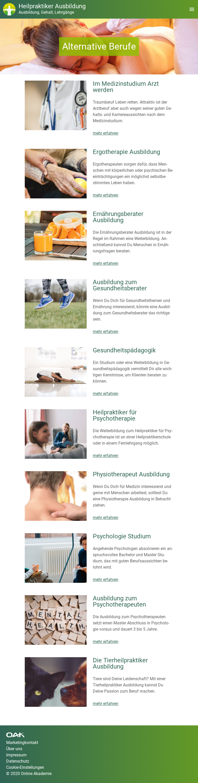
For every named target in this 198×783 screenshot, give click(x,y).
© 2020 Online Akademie (29, 773)
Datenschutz (17, 761)
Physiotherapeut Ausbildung (131, 474)
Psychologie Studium (122, 536)
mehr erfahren (105, 133)
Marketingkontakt (22, 742)
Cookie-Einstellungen (25, 767)
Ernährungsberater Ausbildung (118, 217)
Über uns (14, 748)
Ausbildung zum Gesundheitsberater (120, 285)
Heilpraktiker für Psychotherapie (115, 415)
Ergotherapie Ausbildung (126, 152)
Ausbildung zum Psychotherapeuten (119, 601)
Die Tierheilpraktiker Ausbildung (120, 663)
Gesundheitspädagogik (124, 350)
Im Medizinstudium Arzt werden (126, 87)
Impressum (16, 755)
